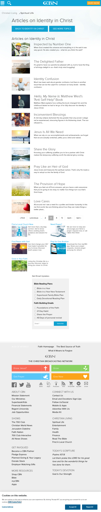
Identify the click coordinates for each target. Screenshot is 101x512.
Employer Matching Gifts (23, 464)
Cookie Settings (7, 507)
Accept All (72, 507)
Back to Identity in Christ (29, 29)
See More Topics (62, 29)
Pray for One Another (59, 242)
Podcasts (56, 386)
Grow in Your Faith (19, 259)
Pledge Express (19, 454)
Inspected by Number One (52, 44)
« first (22, 218)
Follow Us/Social (60, 402)
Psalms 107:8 (58, 455)
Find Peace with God (21, 242)
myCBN (78, 386)
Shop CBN (17, 474)
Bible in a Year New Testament (51, 292)
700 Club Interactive (21, 435)
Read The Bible (59, 439)
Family (55, 429)
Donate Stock (18, 461)
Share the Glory (45, 149)
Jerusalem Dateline (21, 429)
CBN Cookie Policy (14, 502)
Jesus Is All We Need (48, 132)
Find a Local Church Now (22, 224)
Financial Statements (22, 406)
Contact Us (57, 396)
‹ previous (33, 218)
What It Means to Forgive (60, 351)
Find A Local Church (62, 442)
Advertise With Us (61, 409)
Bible (41, 386)
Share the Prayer (44, 314)
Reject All (89, 507)
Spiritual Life (27, 13)
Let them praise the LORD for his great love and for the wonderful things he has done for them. (70, 461)
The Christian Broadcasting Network (50, 361)
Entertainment (59, 425)
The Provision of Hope (49, 184)
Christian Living (9, 13)
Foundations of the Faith (48, 308)
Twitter (21, 385)
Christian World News (22, 425)
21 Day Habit (42, 311)
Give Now (93, 3)
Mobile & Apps (59, 406)
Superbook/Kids (19, 402)
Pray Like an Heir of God (51, 166)
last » (78, 218)
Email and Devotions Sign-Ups (66, 399)
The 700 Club (18, 422)
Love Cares (42, 201)
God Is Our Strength (62, 474)
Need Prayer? (56, 224)
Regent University (20, 409)
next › (69, 218)
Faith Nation (17, 432)
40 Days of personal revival (49, 318)
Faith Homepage (46, 347)
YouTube (29, 385)
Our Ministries (18, 399)
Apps (48, 386)
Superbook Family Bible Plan (50, 295)
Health (55, 432)
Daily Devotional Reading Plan (50, 299)
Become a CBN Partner (23, 451)
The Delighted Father (49, 61)
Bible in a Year (43, 288)
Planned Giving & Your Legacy (26, 458)
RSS (63, 386)
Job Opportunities (20, 412)
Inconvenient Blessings (50, 114)
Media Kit (56, 412)
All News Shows (19, 439)
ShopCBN (71, 386)
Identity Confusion (46, 79)
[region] (50, 502)
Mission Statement (20, 396)
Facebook (14, 385)
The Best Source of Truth (68, 347)
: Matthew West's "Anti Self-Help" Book (58, 97)
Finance (56, 435)
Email (86, 386)
